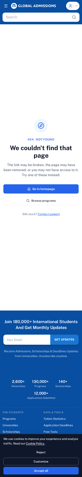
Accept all (41, 470)
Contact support (49, 214)
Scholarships (11, 431)
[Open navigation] (6, 6)
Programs (9, 418)
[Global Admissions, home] (33, 6)
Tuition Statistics (55, 418)
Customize (41, 461)
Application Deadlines (58, 425)
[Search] (74, 17)
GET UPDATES (64, 339)
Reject (41, 452)
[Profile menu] (72, 6)
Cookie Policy (35, 443)
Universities (10, 425)
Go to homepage (43, 189)
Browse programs (43, 200)
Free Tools (50, 431)
